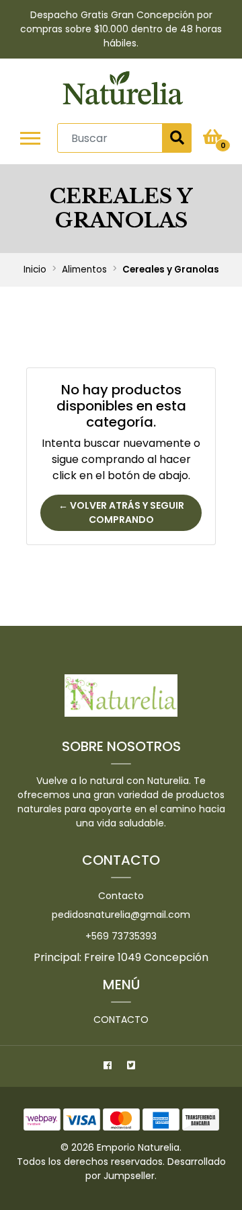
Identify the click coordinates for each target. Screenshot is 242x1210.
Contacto (121, 895)
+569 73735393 (121, 936)
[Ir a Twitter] (132, 1067)
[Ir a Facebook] (109, 1067)
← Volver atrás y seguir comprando (121, 512)
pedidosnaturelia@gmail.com (121, 914)
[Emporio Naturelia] (122, 90)
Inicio (35, 269)
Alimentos (84, 269)
